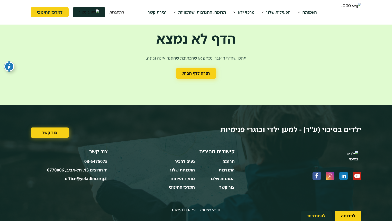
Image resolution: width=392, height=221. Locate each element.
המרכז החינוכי (182, 187)
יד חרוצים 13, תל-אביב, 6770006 (77, 170)
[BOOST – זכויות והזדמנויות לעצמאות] (89, 12)
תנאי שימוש (210, 209)
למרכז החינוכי (49, 12)
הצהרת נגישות (184, 209)
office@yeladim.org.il (86, 178)
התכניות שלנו (182, 170)
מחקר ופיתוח (182, 178)
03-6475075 (96, 161)
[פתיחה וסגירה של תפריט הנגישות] (9, 66)
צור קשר (49, 132)
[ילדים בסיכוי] (351, 12)
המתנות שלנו (223, 178)
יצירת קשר (157, 12)
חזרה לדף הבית (196, 73)
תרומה (229, 161)
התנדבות (227, 170)
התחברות (116, 12)
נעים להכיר (185, 161)
